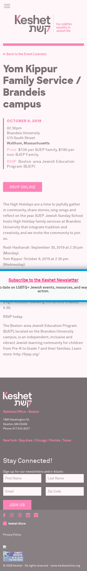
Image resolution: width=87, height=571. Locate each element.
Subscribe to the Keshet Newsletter (43, 280)
